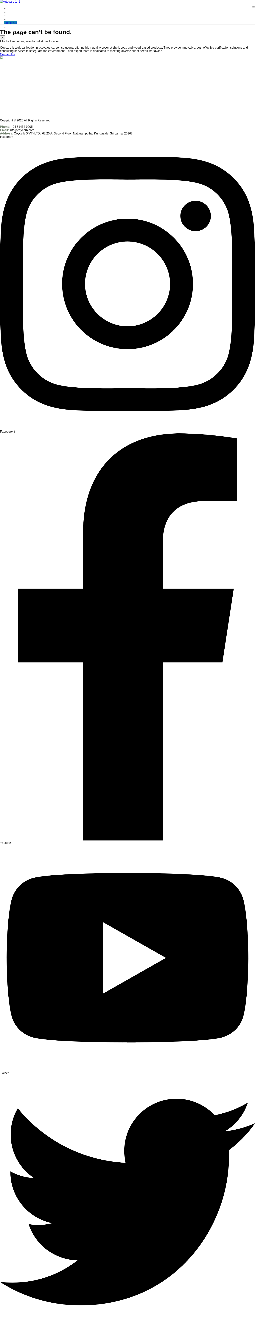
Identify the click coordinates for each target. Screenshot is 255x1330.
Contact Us (17, 30)
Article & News (19, 27)
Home (14, 8)
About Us (16, 12)
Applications (18, 19)
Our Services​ (18, 23)
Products (16, 16)
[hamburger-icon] (253, 6)
